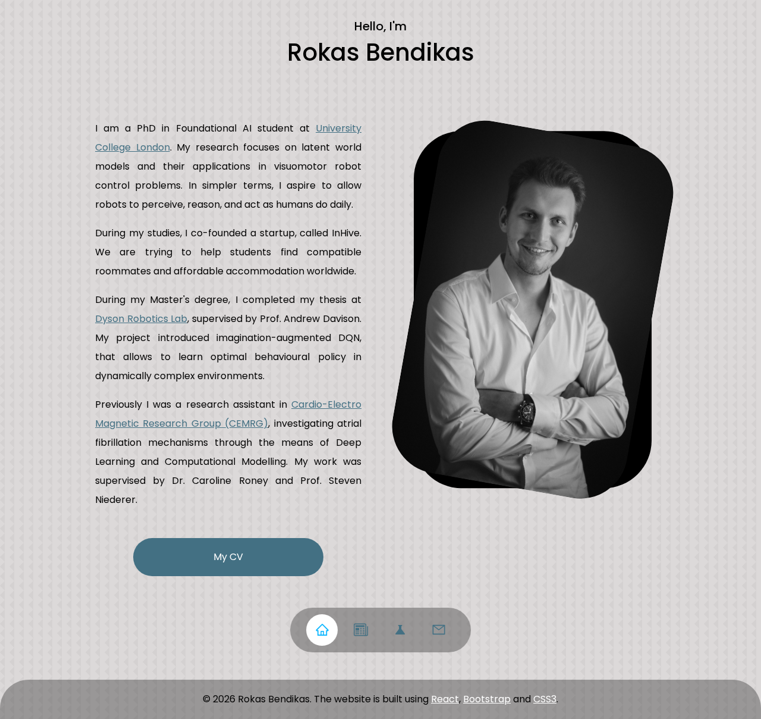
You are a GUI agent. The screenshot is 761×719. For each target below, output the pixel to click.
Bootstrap (487, 699)
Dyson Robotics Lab (141, 319)
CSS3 (544, 699)
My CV (228, 557)
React (445, 699)
